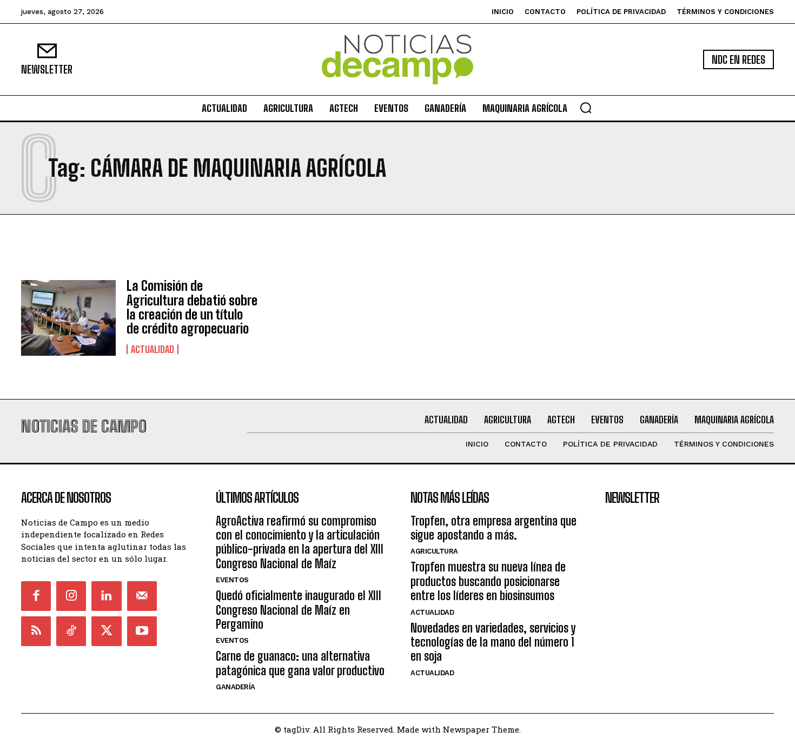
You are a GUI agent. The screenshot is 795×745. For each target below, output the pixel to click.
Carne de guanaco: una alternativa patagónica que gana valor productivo (300, 663)
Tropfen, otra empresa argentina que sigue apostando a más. (493, 528)
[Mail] (142, 596)
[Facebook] (36, 596)
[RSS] (36, 631)
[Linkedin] (106, 596)
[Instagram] (71, 596)
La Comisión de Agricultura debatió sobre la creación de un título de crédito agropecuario (192, 307)
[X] (106, 631)
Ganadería (235, 687)
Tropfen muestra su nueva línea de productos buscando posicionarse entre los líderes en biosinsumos (488, 581)
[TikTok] (71, 631)
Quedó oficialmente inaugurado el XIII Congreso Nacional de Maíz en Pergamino (298, 609)
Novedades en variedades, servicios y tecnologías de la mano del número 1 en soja (492, 642)
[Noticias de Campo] (397, 60)
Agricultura (434, 551)
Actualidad (152, 349)
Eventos (232, 580)
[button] (586, 108)
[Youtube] (142, 631)
